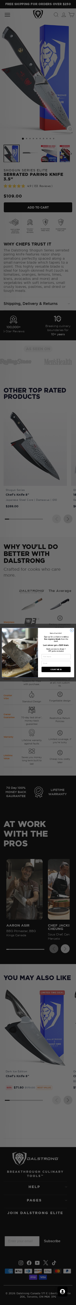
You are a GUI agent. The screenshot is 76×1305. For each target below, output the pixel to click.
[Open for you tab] (62, 1291)
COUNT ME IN (55, 669)
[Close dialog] (71, 630)
